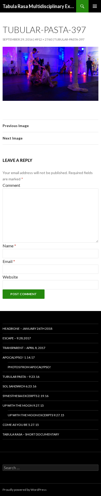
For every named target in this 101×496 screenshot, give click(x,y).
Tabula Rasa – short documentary (31, 434)
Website (10, 276)
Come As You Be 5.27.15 (21, 425)
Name (9, 245)
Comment (11, 185)
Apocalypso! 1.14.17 (19, 357)
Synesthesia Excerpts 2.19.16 (25, 396)
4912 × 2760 (43, 39)
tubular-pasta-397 (69, 39)
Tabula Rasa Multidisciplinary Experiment (39, 6)
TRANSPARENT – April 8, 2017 (24, 348)
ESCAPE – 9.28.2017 (17, 338)
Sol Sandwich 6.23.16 (19, 386)
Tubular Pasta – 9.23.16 (21, 377)
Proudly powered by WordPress (25, 490)
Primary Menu (95, 6)
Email (9, 261)
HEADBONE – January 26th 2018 (27, 328)
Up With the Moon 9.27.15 (23, 405)
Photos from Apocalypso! (29, 367)
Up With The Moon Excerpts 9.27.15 (36, 415)
